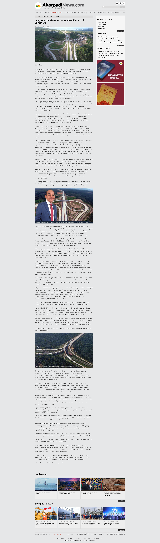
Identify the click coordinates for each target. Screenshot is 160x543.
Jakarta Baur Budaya (65, 494)
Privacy (78, 538)
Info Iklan (70, 538)
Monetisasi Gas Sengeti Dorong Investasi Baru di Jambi (68, 524)
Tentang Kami (60, 538)
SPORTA (116, 12)
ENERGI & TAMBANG (70, 12)
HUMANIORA (91, 12)
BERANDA (38, 12)
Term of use (87, 538)
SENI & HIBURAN (101, 12)
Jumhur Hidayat (86, 494)
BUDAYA (122, 12)
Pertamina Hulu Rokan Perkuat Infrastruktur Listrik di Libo (90, 524)
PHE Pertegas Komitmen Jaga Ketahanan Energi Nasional (45, 524)
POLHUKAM (45, 12)
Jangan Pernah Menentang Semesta (112, 494)
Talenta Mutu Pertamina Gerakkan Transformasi (111, 524)
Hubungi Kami (97, 538)
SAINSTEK (110, 12)
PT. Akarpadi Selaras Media (70, 540)
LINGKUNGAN (82, 12)
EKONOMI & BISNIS (56, 12)
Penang (38, 494)
